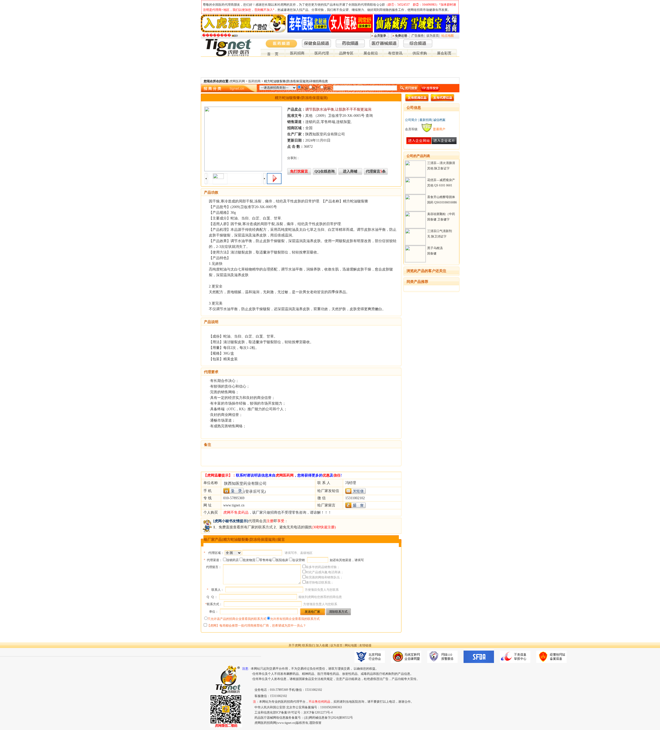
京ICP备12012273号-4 (318, 712)
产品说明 (211, 322)
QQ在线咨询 (325, 171)
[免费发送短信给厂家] (355, 493)
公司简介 (411, 120)
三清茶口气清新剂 (439, 231)
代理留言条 (376, 171)
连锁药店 (232, 560)
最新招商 (425, 120)
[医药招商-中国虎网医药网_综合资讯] (457, 41)
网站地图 (351, 645)
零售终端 (265, 560)
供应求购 (419, 53)
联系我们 (308, 645)
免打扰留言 (299, 171)
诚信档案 (439, 120)
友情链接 (365, 645)
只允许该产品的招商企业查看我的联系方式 (237, 619)
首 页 (272, 54)
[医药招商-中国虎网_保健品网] (449, 41)
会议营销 (298, 560)
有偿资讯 (395, 53)
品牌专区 (346, 53)
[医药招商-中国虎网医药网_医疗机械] (453, 41)
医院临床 (282, 560)
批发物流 (249, 560)
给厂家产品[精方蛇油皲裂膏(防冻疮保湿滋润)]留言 (244, 540)
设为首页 (432, 35)
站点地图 (447, 35)
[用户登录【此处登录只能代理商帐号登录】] (233, 491)
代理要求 (211, 372)
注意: (245, 668)
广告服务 (417, 35)
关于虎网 (294, 645)
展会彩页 (444, 53)
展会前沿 (371, 53)
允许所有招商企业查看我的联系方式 (295, 619)
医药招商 (297, 53)
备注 (207, 445)
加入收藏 (322, 645)
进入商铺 (350, 171)
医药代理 (322, 53)
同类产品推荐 (417, 282)
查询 (369, 116)
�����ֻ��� (216, 35)
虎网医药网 (237, 81)
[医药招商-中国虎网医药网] (445, 41)
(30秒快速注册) (324, 527)
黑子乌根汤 (435, 248)
